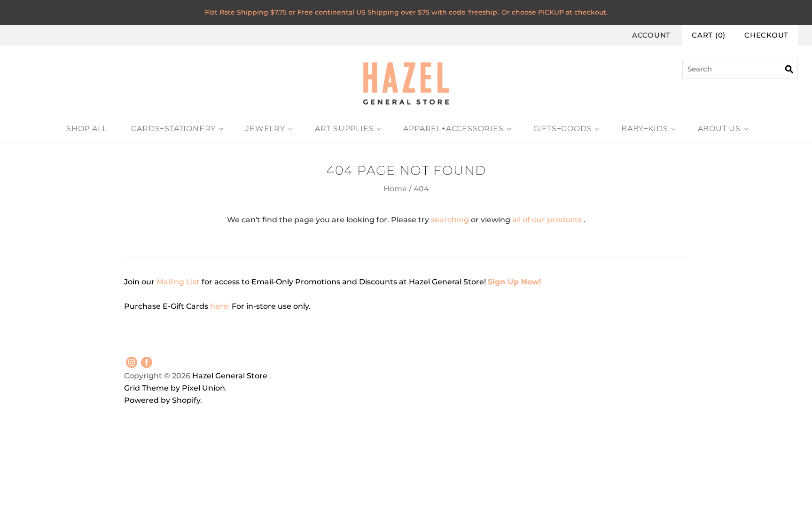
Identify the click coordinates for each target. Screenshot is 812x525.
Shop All (86, 128)
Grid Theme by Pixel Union (174, 388)
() (709, 35)
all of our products (547, 219)
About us (719, 128)
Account (651, 35)
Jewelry (265, 128)
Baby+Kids (644, 128)
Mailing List (178, 281)
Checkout (766, 35)
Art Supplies (344, 128)
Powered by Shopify (162, 400)
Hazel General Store (229, 375)
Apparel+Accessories (453, 128)
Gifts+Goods (562, 128)
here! (221, 306)
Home (395, 188)
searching (450, 219)
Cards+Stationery (173, 128)
